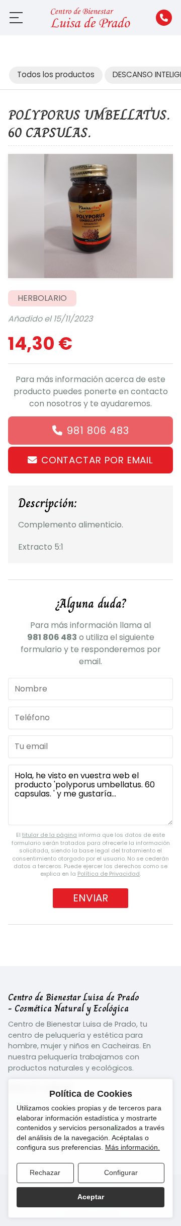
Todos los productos (56, 74)
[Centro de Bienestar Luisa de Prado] (90, 17)
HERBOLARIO (42, 298)
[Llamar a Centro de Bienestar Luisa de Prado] (164, 18)
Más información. (132, 1147)
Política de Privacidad (108, 874)
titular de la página (49, 835)
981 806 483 (98, 430)
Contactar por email (97, 460)
